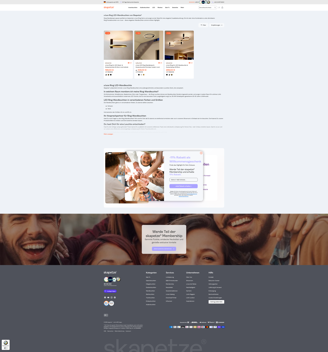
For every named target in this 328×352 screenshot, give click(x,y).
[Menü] (9, 341)
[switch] (5, 348)
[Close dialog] (201, 153)
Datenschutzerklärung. (183, 196)
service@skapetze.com (192, 194)
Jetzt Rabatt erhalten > (183, 186)
